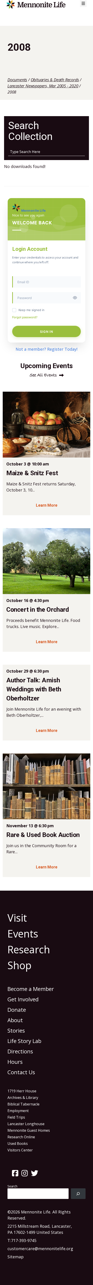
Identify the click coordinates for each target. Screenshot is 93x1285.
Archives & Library (22, 1097)
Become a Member (30, 989)
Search (12, 1186)
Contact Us (21, 1072)
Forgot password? (24, 317)
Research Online (21, 1136)
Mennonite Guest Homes (28, 1130)
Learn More (46, 505)
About (15, 1020)
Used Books (17, 1143)
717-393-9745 (23, 1240)
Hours (15, 1061)
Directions (20, 1051)
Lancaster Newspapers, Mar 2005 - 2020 (42, 86)
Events (22, 933)
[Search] (78, 1193)
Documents (17, 79)
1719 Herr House (21, 1090)
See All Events (43, 375)
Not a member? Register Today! (46, 349)
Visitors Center (20, 1150)
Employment (18, 1110)
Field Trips (16, 1117)
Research (28, 949)
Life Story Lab (24, 1041)
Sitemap (15, 1256)
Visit (17, 918)
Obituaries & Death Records (55, 79)
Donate (16, 1009)
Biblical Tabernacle (23, 1104)
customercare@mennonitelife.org (40, 1248)
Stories (16, 1030)
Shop (19, 965)
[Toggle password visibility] (75, 298)
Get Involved (23, 999)
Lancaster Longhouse (25, 1123)
